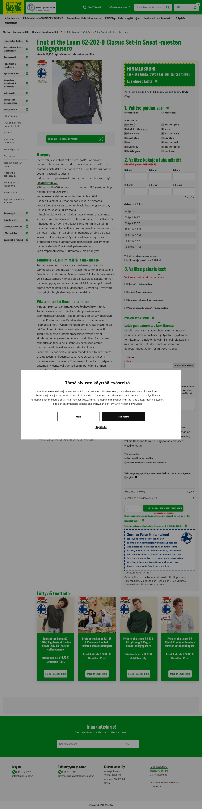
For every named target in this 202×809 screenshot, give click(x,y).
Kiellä (78, 416)
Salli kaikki (123, 416)
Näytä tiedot (101, 427)
